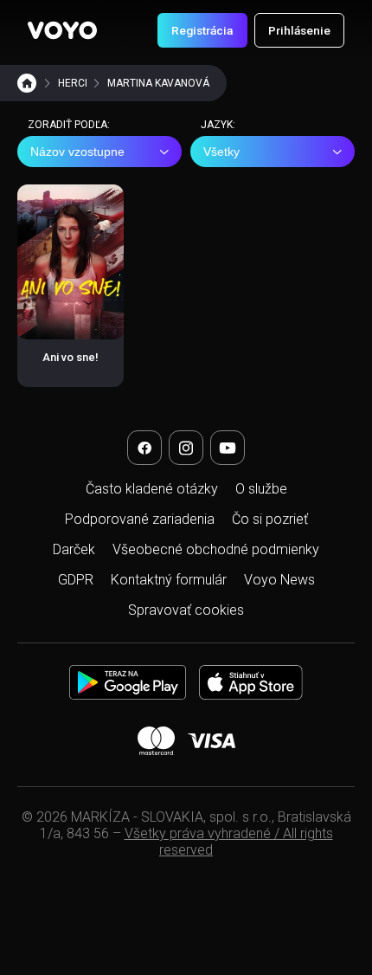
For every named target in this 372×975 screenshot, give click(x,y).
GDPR (75, 579)
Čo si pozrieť (270, 519)
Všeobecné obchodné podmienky (215, 549)
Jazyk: (218, 125)
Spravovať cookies (186, 610)
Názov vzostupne (77, 151)
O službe (261, 489)
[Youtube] (227, 447)
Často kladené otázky (152, 489)
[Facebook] (144, 447)
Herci (72, 83)
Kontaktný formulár (169, 579)
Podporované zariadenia (140, 519)
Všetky (221, 151)
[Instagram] (186, 447)
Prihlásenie (299, 30)
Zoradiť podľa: (69, 125)
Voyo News (279, 579)
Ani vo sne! (70, 357)
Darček (74, 549)
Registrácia (202, 30)
